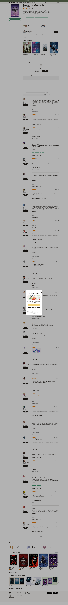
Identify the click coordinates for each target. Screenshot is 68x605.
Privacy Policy (34, 313)
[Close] (41, 292)
